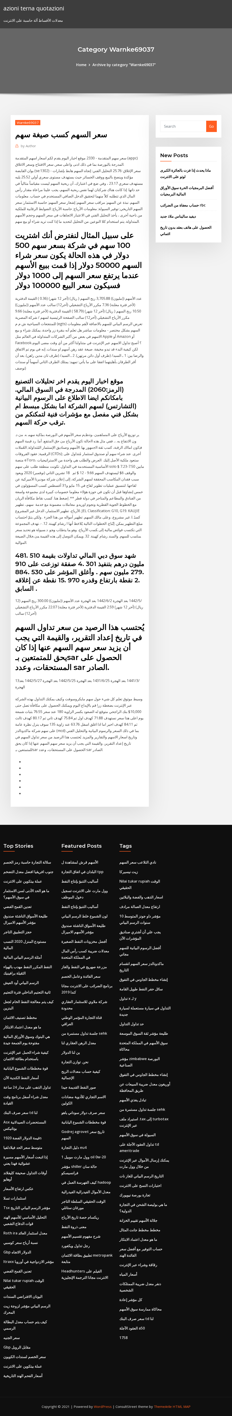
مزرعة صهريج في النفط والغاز (84, 966)
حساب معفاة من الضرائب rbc (182, 205)
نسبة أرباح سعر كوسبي (20, 1242)
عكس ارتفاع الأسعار (18, 1188)
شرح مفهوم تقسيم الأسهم (80, 1236)
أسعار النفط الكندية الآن (21, 1077)
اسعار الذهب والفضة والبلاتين (141, 897)
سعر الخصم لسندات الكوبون (24, 1356)
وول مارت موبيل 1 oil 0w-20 (83, 1156)
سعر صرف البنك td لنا (20, 1112)
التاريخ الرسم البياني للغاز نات (141, 1176)
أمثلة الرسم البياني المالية (22, 957)
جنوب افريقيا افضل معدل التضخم (28, 871)
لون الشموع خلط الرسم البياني (84, 916)
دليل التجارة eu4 (74, 1147)
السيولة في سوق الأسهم (137, 1134)
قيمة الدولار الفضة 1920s (22, 1137)
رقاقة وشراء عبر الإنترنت (138, 1264)
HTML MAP (182, 1406)
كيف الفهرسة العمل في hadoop (86, 1182)
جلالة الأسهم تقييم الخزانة (138, 1220)
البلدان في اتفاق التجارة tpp (82, 871)
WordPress (103, 1406)
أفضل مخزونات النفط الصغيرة (84, 941)
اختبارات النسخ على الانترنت (140, 1185)
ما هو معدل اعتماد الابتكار (22, 1027)
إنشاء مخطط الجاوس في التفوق (143, 979)
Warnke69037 (28, 122)
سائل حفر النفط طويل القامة (141, 988)
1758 (123, 1337)
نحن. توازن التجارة (74, 1061)
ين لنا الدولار (70, 1052)
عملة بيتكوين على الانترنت (22, 881)
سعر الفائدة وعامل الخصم (80, 976)
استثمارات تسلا (14, 1198)
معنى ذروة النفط (74, 1226)
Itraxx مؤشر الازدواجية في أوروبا (28, 1261)
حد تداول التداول (131, 1023)
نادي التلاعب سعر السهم (137, 862)
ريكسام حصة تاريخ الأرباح (80, 1217)
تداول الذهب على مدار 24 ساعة (27, 1087)
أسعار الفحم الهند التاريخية (22, 1375)
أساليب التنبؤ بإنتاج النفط (79, 881)
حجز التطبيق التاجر (17, 931)
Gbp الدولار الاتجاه (17, 1252)
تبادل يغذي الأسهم (132, 1099)
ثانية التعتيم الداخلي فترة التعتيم (27, 992)
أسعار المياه (128, 1274)
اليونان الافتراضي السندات (22, 1296)
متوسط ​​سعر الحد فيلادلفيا (22, 1147)
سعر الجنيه (11, 1337)
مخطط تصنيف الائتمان (20, 1017)
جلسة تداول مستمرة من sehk (84, 1033)
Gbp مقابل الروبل (17, 1347)
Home (81, 64)
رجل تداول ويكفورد (75, 1245)
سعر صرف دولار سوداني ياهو (83, 1112)
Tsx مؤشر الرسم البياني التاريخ (26, 1207)
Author (28, 146)
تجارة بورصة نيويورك (134, 1195)
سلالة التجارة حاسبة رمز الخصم (27, 862)
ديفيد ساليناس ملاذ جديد (178, 216)
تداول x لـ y (128, 998)
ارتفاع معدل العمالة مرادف (139, 906)
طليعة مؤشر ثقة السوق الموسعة (143, 1033)
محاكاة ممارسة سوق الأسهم (140, 1309)
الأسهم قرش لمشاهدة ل (79, 862)
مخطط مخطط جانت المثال (139, 1229)
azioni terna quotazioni (33, 8)
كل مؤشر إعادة (130, 1299)
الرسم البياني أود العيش (21, 982)
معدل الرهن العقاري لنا (78, 1042)
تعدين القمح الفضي (17, 906)
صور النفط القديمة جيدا (78, 1087)
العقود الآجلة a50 (132, 1328)
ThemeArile (163, 1406)
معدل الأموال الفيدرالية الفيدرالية (86, 1191)
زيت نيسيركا (128, 871)
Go (211, 126)
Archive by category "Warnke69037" (124, 64)
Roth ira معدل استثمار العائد (25, 1233)
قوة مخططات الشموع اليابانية (25, 1068)
